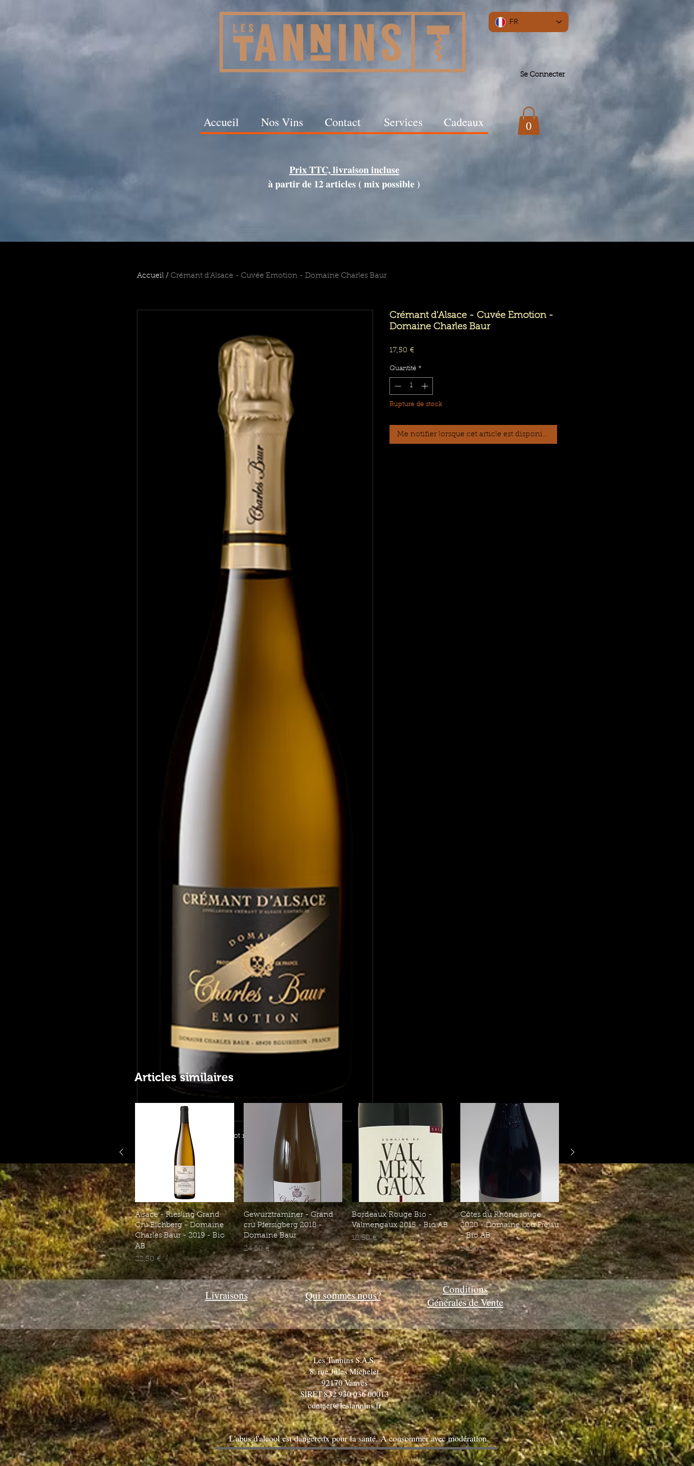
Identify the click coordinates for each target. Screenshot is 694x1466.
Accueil (150, 276)
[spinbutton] (411, 386)
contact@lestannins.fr (344, 1405)
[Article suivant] (572, 1152)
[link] (529, 121)
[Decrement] (397, 386)
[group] (347, 1183)
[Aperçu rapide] (184, 1152)
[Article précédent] (121, 1152)
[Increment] (426, 386)
